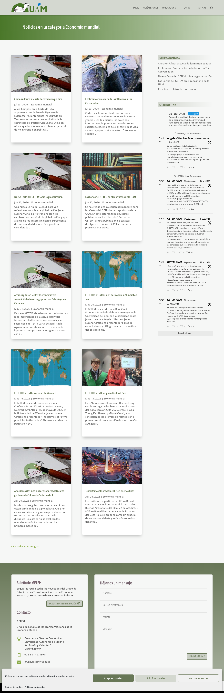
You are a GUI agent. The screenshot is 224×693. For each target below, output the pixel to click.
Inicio (136, 8)
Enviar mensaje (196, 656)
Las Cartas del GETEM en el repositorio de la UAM (110, 197)
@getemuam (190, 181)
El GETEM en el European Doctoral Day (105, 393)
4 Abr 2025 (174, 142)
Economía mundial (41, 104)
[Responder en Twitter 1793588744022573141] (169, 326)
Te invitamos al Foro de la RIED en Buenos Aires (109, 491)
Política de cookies (14, 686)
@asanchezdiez (202, 138)
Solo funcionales (155, 678)
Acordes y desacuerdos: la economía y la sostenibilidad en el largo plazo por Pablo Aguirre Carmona (40, 299)
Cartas (187, 8)
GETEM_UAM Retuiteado (189, 133)
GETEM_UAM (174, 180)
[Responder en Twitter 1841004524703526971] (169, 252)
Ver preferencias (198, 678)
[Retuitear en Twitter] (175, 133)
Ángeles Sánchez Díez (180, 138)
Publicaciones (169, 8)
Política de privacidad (35, 686)
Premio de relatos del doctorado (177, 89)
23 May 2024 (173, 303)
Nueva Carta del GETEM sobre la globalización (38, 197)
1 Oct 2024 (205, 218)
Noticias (202, 8)
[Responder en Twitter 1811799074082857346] (169, 209)
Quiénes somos (150, 8)
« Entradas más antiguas (25, 546)
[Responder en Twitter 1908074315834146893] (169, 167)
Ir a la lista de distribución (63, 603)
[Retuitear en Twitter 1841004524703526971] (175, 252)
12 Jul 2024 (205, 181)
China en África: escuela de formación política (38, 99)
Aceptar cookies (113, 678)
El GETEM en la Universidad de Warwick (35, 393)
